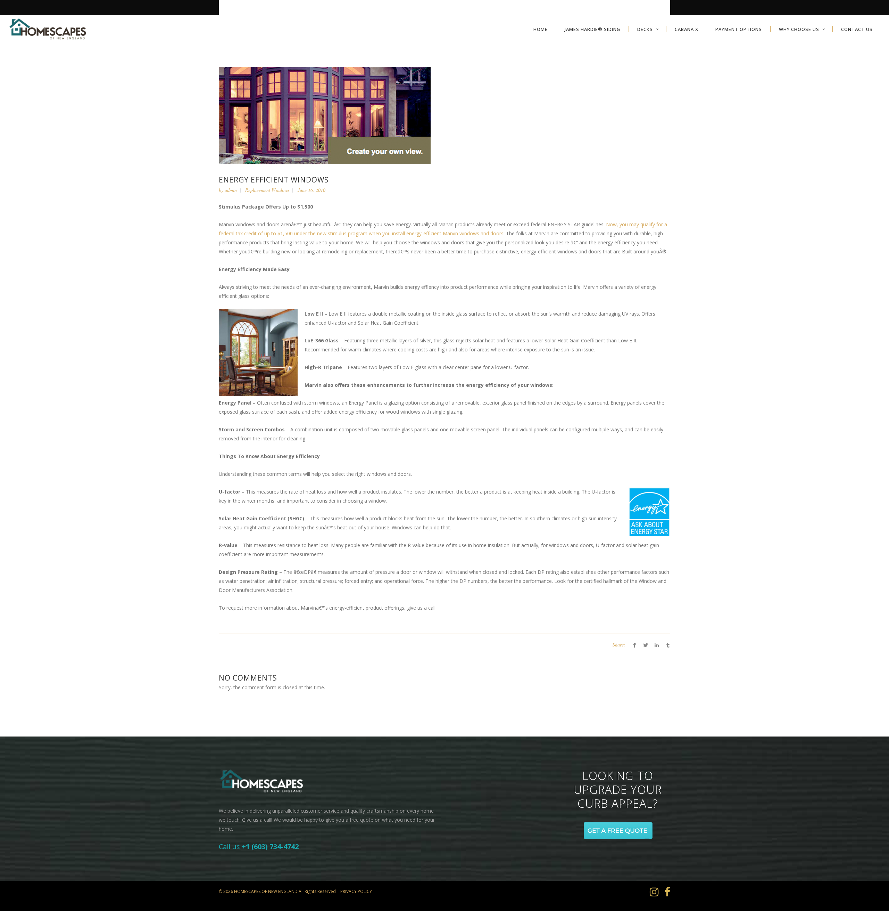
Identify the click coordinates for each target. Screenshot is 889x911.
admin (231, 190)
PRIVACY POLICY (356, 891)
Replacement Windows (267, 190)
